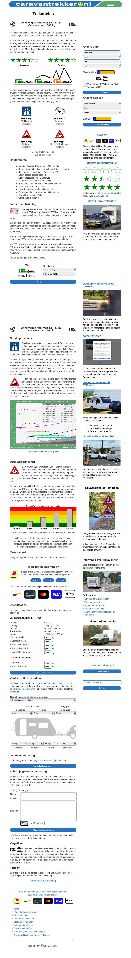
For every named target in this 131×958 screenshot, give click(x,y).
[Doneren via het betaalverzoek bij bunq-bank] (43, 594)
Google (110, 193)
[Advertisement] (43, 304)
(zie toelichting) (38, 610)
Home (16, 909)
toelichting (64, 547)
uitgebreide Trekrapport (29, 557)
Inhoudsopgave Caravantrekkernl (29, 932)
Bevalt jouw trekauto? (102, 201)
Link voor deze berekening (43, 881)
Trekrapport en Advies (23, 925)
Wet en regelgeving (93, 602)
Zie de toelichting (43, 155)
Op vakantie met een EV (98, 436)
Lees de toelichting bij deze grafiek (43, 452)
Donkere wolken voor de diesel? (98, 285)
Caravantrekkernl (102, 665)
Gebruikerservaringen (23, 922)
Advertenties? (92, 335)
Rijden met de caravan (94, 605)
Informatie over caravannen (25, 912)
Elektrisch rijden (20, 915)
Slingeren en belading (94, 609)
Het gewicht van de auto (101, 425)
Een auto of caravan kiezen (96, 599)
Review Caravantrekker (102, 162)
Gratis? (102, 134)
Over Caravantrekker (22, 928)
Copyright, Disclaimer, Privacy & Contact (31, 935)
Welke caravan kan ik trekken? (96, 384)
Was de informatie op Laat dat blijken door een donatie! (43, 893)
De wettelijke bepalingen (101, 428)
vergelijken (44, 854)
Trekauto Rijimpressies (23, 918)
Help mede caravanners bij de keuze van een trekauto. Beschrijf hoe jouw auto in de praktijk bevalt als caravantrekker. (101, 237)
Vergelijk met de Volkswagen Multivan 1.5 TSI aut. (103, 85)
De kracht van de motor (100, 431)
